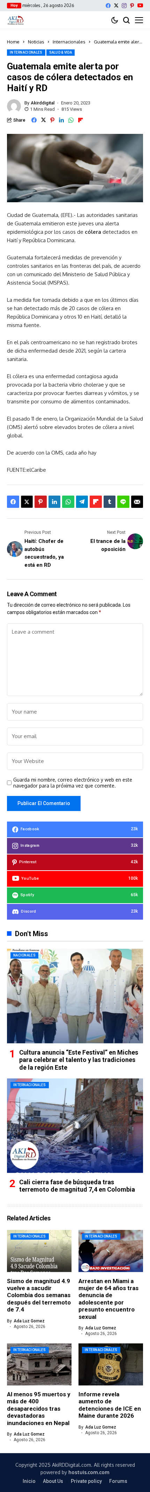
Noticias (36, 42)
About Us (53, 1481)
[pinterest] (132, 5)
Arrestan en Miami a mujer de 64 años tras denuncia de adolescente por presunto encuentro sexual (108, 1299)
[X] (116, 5)
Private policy (86, 1481)
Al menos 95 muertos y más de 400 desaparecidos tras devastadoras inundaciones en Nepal (38, 1408)
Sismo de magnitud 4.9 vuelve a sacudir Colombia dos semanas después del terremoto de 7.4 (39, 1295)
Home (13, 42)
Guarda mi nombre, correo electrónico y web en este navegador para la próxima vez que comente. (72, 783)
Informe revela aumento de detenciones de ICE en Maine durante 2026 (109, 1405)
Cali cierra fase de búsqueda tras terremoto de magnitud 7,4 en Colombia (77, 1185)
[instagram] (124, 5)
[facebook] (108, 5)
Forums (118, 1481)
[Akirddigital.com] (15, 20)
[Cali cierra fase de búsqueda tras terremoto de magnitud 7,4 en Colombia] (75, 1125)
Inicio (29, 1481)
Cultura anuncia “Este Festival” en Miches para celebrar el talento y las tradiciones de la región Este (78, 1060)
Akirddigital (42, 102)
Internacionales (69, 42)
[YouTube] (140, 5)
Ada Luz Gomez (29, 1321)
